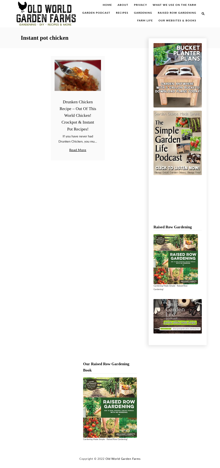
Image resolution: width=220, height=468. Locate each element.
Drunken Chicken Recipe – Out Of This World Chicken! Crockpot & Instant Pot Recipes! (78, 115)
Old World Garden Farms (123, 459)
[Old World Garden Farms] (46, 14)
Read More (77, 150)
